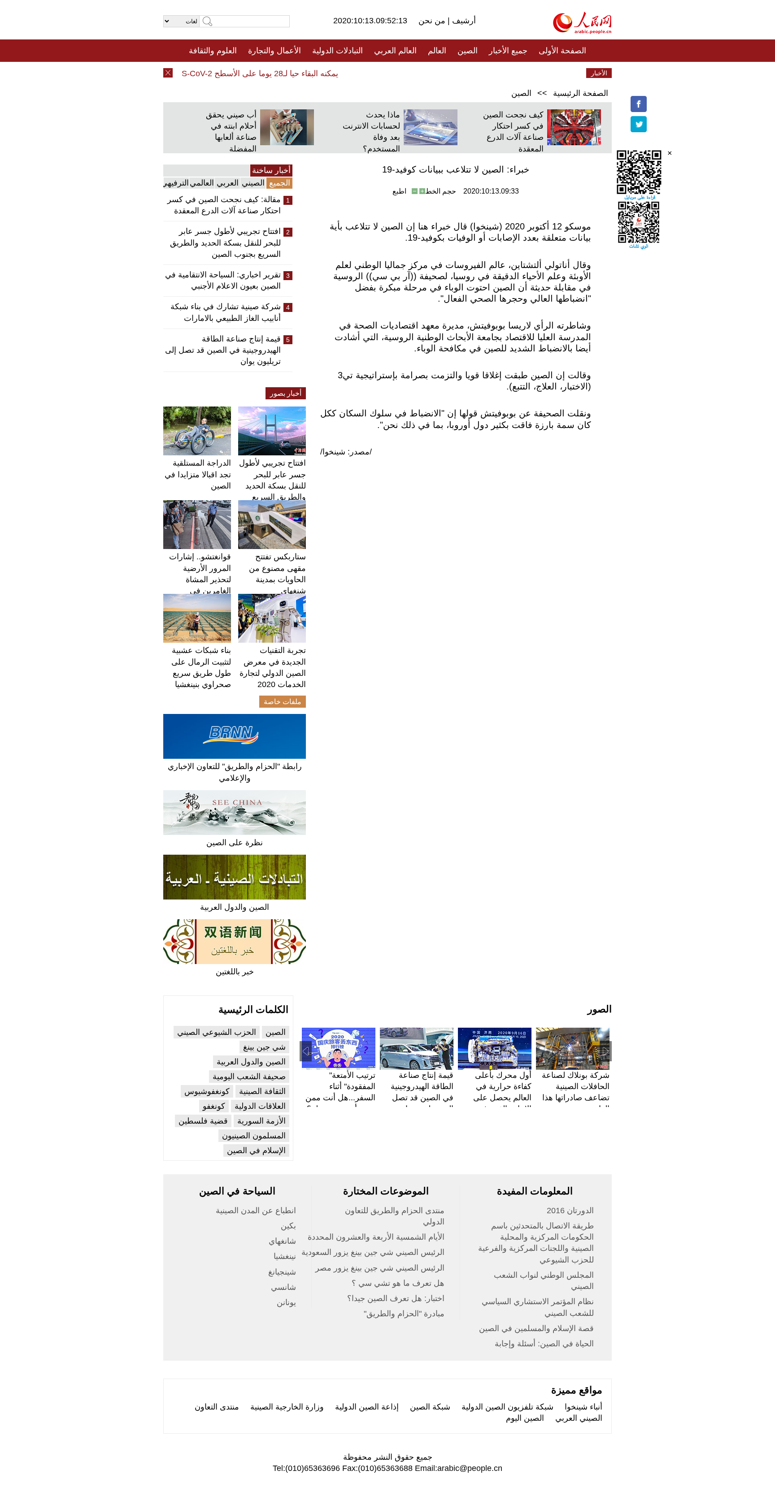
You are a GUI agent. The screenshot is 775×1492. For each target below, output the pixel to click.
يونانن (286, 1302)
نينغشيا (285, 1256)
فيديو (348, 73)
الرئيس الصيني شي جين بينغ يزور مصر (379, 1267)
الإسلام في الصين (256, 1150)
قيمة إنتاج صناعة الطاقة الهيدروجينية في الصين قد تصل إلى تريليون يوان (223, 350)
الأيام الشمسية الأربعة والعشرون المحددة (376, 1237)
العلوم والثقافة (213, 50)
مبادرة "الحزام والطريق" (404, 1313)
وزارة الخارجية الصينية (287, 1406)
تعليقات (380, 73)
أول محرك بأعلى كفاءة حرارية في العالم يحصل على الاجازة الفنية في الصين (502, 1098)
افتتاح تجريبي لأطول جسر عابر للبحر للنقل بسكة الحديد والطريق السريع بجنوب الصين (225, 242)
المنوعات (420, 73)
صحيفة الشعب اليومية (249, 1076)
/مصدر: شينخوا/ (346, 451)
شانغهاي (282, 1241)
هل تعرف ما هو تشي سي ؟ (398, 1283)
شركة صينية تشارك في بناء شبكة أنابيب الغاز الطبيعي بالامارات (225, 312)
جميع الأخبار (508, 50)
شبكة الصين (430, 1406)
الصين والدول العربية (234, 907)
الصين (467, 50)
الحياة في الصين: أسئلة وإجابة (544, 1343)
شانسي (283, 1287)
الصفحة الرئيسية (580, 93)
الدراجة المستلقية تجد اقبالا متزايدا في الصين (198, 474)
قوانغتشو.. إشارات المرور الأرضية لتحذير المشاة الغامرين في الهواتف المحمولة (200, 579)
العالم (437, 50)
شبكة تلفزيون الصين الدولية (507, 1406)
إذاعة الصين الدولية (367, 1406)
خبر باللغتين (235, 971)
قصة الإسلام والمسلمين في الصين (536, 1328)
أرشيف (463, 20)
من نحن (433, 20)
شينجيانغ (282, 1271)
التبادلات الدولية (337, 50)
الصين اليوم (525, 1418)
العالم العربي (395, 50)
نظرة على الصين (234, 842)
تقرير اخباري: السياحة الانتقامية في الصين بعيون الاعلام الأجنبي (223, 280)
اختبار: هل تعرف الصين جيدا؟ (395, 1298)
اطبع (399, 191)
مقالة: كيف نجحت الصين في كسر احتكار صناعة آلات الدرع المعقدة (224, 205)
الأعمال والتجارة (274, 50)
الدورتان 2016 (570, 1210)
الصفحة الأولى (562, 50)
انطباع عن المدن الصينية (256, 1210)
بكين (288, 1225)
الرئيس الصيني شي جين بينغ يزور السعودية (372, 1252)
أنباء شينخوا (583, 1406)
